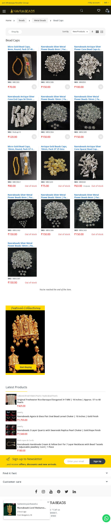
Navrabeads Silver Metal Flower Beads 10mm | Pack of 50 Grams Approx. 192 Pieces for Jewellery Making (55, 196)
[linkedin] (74, 492)
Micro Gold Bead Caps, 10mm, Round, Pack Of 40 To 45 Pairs (21, 147)
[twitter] (66, 492)
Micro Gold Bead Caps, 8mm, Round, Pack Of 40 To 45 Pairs (20, 48)
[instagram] (43, 492)
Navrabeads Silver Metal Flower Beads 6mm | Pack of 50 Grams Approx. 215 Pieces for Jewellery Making (55, 48)
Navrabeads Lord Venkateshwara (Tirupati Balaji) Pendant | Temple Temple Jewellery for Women (31, 507)
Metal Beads (40, 20)
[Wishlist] (98, 10)
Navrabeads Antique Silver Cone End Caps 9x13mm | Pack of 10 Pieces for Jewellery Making (21, 98)
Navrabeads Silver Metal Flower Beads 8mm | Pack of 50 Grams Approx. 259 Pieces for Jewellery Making (88, 196)
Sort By (65, 31)
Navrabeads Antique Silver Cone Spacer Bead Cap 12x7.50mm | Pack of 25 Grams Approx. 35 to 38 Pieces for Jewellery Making (88, 147)
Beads (22, 20)
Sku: (10, 82)
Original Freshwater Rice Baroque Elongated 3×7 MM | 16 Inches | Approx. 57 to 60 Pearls (59, 401)
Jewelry (20, 412)
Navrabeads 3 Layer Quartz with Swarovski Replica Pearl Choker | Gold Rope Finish (59, 430)
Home (8, 20)
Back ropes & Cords (25, 440)
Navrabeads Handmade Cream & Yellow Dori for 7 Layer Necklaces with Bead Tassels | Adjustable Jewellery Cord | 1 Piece (60, 445)
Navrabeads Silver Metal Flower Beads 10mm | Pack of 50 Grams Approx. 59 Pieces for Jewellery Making (88, 98)
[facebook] (36, 492)
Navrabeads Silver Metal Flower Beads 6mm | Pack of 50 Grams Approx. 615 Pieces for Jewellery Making (21, 196)
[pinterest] (58, 492)
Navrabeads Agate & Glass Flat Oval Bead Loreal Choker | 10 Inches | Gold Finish (57, 416)
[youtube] (51, 492)
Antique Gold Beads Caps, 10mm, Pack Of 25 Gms (54, 147)
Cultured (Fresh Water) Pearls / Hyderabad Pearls (37, 396)
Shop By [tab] (15, 31)
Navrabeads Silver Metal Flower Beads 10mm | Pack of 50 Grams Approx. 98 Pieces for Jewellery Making (21, 244)
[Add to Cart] (34, 86)
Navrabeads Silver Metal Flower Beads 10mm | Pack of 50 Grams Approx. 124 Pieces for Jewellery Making (55, 98)
